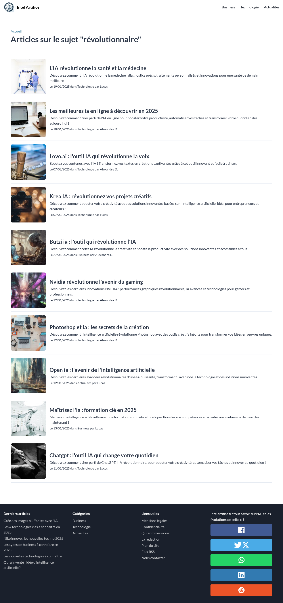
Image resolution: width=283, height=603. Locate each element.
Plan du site (150, 545)
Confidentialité (153, 527)
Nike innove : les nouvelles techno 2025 (33, 538)
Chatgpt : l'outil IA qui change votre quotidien (104, 455)
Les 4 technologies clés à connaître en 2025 (32, 529)
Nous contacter (153, 558)
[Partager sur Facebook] (241, 530)
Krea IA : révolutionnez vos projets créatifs (100, 196)
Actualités (271, 7)
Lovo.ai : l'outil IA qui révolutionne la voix (99, 156)
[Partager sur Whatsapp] (241, 560)
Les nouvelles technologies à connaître (33, 556)
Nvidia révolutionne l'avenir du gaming (96, 281)
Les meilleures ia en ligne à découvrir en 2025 (104, 111)
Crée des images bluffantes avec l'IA (31, 520)
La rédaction (151, 539)
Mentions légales (154, 520)
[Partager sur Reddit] (241, 590)
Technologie (250, 7)
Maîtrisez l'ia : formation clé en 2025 (93, 410)
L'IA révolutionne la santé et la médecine (98, 68)
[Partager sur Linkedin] (241, 575)
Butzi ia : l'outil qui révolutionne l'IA (93, 241)
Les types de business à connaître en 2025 (31, 547)
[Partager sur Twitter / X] (241, 545)
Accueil (16, 31)
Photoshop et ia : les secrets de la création (99, 327)
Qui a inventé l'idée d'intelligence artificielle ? (29, 565)
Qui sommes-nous (155, 533)
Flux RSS (148, 551)
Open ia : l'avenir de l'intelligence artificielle (102, 370)
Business (228, 7)
